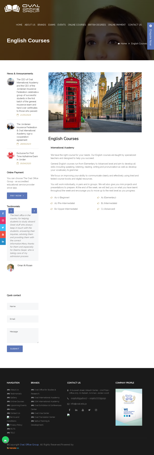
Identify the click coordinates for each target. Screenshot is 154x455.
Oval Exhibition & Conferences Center (46, 407)
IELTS (12, 429)
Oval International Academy (47, 397)
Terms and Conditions (13, 419)
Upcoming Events (18, 405)
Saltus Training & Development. (40, 423)
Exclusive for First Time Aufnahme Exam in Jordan (27, 156)
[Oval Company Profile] (129, 407)
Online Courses (77, 25)
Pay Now (16, 195)
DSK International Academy (46, 401)
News (12, 409)
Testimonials (16, 394)
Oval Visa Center (41, 413)
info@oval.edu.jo (79, 404)
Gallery (13, 397)
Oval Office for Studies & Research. (43, 392)
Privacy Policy (16, 425)
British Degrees (97, 25)
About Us (14, 390)
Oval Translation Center (44, 417)
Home (19, 25)
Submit (14, 348)
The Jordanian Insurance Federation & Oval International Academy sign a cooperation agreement (27, 132)
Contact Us (135, 25)
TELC (12, 433)
